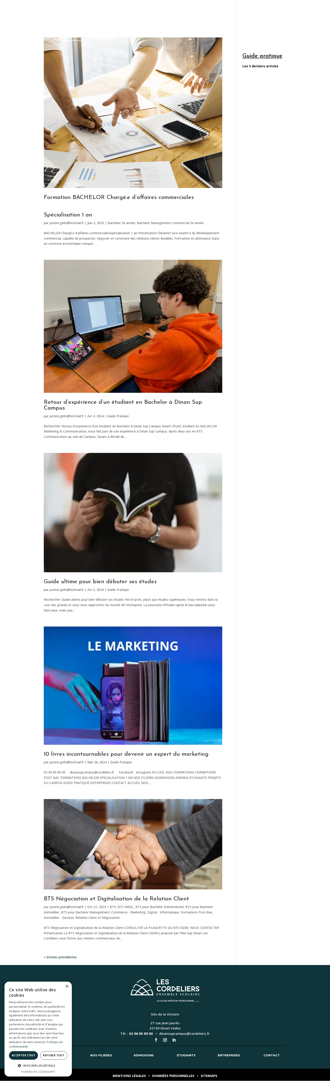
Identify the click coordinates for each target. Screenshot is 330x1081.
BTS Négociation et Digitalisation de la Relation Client (116, 899)
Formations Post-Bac (196, 912)
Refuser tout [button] (53, 1055)
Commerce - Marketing (128, 912)
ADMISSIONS (220, 19)
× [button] (66, 986)
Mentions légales (129, 1075)
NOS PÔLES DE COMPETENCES (180, 19)
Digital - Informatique (163, 912)
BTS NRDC (126, 907)
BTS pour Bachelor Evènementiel (159, 907)
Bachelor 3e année (121, 223)
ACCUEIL (104, 19)
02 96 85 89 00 (141, 1033)
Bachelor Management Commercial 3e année (170, 223)
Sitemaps (209, 1075)
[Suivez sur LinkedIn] (174, 1040)
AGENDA (242, 19)
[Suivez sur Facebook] (156, 1040)
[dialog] (38, 1029)
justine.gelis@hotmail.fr (66, 223)
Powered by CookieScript (38, 1071)
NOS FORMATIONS (131, 19)
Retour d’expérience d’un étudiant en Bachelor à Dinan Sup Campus (123, 405)
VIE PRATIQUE (266, 19)
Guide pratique (262, 56)
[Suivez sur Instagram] (165, 1040)
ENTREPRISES (293, 19)
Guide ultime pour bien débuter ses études (100, 582)
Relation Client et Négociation (97, 917)
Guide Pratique (118, 416)
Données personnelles (173, 1075)
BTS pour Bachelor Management (85, 912)
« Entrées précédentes (60, 957)
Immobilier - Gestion (59, 917)
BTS (113, 907)
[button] (38, 1066)
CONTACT (317, 19)
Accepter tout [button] (23, 1055)
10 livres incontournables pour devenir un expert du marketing (126, 754)
